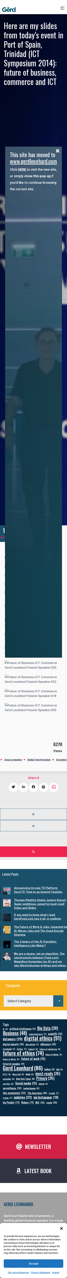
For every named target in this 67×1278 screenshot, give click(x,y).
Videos (27, 1102)
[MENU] (63, 9)
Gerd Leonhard (23, 1067)
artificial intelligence (22, 1028)
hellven (49, 1069)
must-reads (47, 1073)
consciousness (37, 1034)
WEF (40, 1102)
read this (8, 1083)
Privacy (45, 1078)
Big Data (47, 1028)
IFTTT (7, 1074)
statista (43, 1083)
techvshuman (31, 1088)
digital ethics (42, 1037)
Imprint (55, 1272)
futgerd (33, 1048)
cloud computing (13, 759)
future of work (33, 1058)
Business (15, 1032)
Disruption (61, 759)
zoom (51, 1102)
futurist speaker (13, 1063)
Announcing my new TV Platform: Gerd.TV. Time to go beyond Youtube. (38, 890)
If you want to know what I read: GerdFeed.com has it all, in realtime (37, 916)
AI (5, 1028)
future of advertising (50, 1048)
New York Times (25, 1078)
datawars (12, 1038)
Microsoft (18, 1074)
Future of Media (53, 1054)
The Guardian (37, 1092)
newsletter (9, 1078)
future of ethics (23, 1053)
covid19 (55, 1033)
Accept (33, 1263)
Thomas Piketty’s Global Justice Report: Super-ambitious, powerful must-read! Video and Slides (40, 904)
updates (23, 1097)
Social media (26, 1083)
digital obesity (13, 1044)
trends (54, 1093)
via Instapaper (46, 1097)
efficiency (48, 1044)
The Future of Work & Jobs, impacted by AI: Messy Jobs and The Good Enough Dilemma (40, 930)
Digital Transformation (39, 759)
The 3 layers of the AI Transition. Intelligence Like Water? (35, 943)
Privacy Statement (40, 1272)
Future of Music (11, 1059)
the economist (14, 1092)
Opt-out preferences (18, 1272)
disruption (32, 1044)
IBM (59, 1069)
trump (7, 1097)
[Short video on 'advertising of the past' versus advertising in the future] (33, 825)
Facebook (9, 1048)
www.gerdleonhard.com (33, 161)
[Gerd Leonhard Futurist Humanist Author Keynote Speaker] (9, 9)
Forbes (22, 1048)
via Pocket (11, 1102)
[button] (61, 1228)
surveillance (12, 1088)
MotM (30, 1074)
